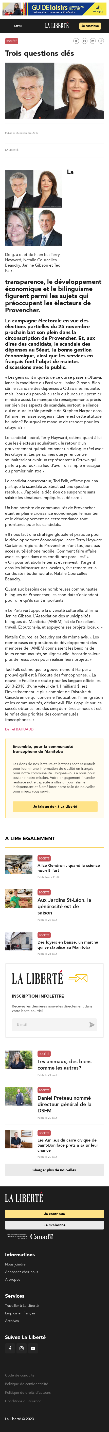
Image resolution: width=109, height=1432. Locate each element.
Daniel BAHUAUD (19, 729)
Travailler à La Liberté (22, 1306)
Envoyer (88, 1024)
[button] (10, 26)
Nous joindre (15, 1264)
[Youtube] (33, 1352)
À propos (12, 1279)
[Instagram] (21, 1352)
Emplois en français (20, 1313)
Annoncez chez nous (21, 1272)
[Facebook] (10, 1352)
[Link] (101, 41)
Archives (12, 1321)
